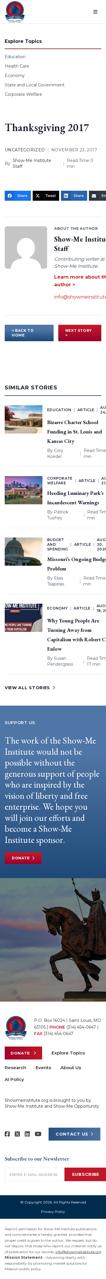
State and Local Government (34, 85)
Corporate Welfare (23, 94)
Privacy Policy (53, 1211)
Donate (21, 858)
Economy (15, 75)
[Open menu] (95, 12)
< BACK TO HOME (23, 332)
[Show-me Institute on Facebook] (7, 1134)
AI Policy (14, 1079)
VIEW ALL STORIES (27, 687)
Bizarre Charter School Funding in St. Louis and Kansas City (74, 431)
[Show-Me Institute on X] (17, 1134)
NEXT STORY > (78, 332)
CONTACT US (72, 1134)
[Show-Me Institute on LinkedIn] (27, 1134)
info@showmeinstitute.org (78, 1252)
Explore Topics (68, 1053)
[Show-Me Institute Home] (15, 11)
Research (15, 1067)
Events (43, 1067)
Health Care (17, 66)
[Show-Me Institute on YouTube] (38, 1134)
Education (15, 56)
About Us (70, 1067)
